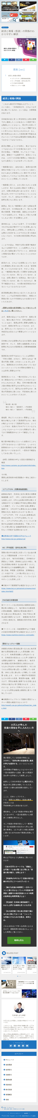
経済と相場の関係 (14, 76)
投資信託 (9, 1084)
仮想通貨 (9, 1065)
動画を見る (19, 940)
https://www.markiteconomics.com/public (17, 635)
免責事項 (26, 1113)
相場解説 (9, 1094)
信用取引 (9, 1070)
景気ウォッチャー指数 (18, 85)
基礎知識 (9, 1079)
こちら (5, 311)
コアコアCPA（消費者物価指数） (22, 78)
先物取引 (9, 1075)
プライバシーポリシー (15, 1113)
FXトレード (5, 27)
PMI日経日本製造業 (17, 83)
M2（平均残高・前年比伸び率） (21, 81)
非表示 (22, 70)
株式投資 (9, 1089)
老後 (7, 1099)
